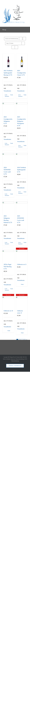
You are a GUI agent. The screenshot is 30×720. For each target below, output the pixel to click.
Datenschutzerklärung (20, 359)
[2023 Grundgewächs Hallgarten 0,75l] (8, 107)
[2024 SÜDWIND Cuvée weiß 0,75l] (8, 158)
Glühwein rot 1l (21, 264)
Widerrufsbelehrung (15, 361)
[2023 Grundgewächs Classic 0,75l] (22, 61)
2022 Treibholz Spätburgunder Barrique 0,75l (8, 73)
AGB (26, 359)
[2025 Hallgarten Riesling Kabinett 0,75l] (8, 206)
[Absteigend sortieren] (24, 38)
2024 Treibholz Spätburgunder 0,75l (21, 170)
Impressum (13, 359)
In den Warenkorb (6, 95)
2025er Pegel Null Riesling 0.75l (7, 267)
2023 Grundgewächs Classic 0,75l (21, 73)
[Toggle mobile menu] (27, 24)
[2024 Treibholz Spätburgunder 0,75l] (22, 158)
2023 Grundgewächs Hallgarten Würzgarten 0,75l (21, 121)
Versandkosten (7, 91)
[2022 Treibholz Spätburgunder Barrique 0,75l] (8, 61)
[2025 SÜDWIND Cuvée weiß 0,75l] (22, 206)
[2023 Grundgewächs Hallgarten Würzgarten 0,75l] (22, 107)
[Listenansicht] (16, 47)
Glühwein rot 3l (8, 311)
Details (11, 94)
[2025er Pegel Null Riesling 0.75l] (8, 255)
